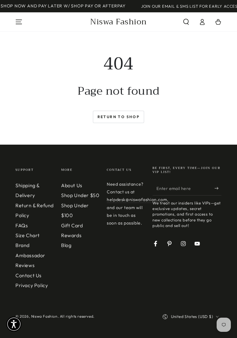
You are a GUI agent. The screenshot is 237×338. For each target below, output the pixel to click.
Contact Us (28, 275)
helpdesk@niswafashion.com (137, 199)
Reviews (25, 265)
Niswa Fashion (44, 316)
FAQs (21, 225)
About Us (71, 185)
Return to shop (119, 116)
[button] (186, 22)
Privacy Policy (31, 285)
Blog (66, 245)
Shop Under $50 (80, 195)
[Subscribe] (218, 188)
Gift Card (72, 225)
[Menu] (19, 22)
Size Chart (27, 235)
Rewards (71, 235)
